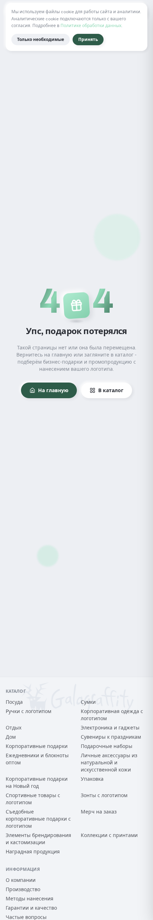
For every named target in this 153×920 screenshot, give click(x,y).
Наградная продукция (33, 851)
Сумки (88, 702)
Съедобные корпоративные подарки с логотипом (38, 819)
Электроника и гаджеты (110, 727)
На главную (53, 390)
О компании (21, 880)
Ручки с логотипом (28, 711)
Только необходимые (40, 39)
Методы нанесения (29, 898)
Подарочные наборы (106, 746)
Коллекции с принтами (109, 835)
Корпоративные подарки (37, 746)
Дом (11, 737)
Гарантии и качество (31, 908)
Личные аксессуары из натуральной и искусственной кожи (109, 762)
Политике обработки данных (90, 25)
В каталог (110, 390)
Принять (88, 39)
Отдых (13, 727)
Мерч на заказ (99, 812)
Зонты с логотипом (104, 795)
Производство (23, 889)
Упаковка (92, 779)
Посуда (14, 702)
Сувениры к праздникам (111, 737)
